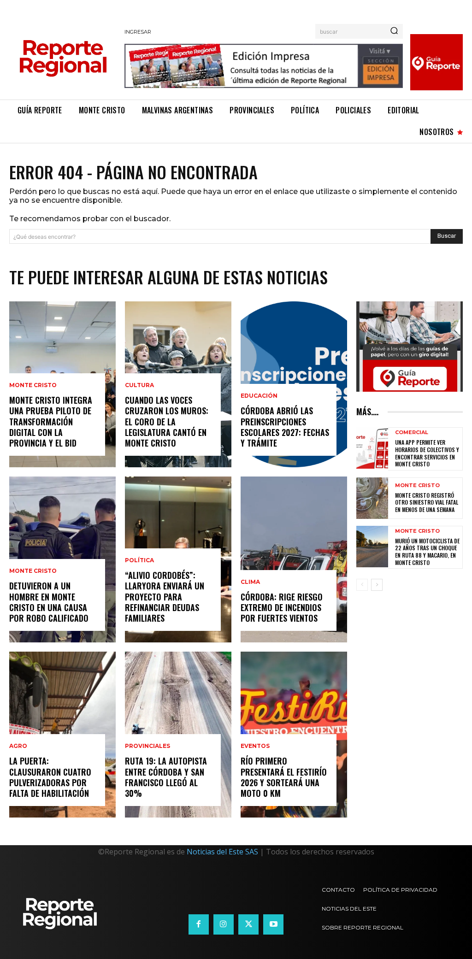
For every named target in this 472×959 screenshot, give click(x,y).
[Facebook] (199, 924)
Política (139, 560)
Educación (259, 396)
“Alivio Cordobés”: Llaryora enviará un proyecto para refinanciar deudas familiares (164, 596)
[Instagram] (223, 924)
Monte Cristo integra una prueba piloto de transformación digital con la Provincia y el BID (50, 421)
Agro (18, 746)
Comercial (411, 432)
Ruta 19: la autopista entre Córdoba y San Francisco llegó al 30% (166, 777)
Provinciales (147, 746)
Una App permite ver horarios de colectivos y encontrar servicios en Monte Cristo (427, 453)
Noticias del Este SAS (222, 852)
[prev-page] (362, 585)
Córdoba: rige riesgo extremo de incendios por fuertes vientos (282, 607)
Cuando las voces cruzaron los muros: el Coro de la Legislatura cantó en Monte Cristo (166, 421)
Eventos (255, 746)
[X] (248, 924)
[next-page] (377, 585)
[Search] (394, 31)
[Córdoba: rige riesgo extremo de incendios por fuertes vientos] (294, 559)
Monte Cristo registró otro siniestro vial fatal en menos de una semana (426, 502)
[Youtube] (273, 924)
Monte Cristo (33, 385)
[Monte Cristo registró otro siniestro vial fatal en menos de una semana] (372, 498)
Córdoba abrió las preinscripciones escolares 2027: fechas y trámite (285, 427)
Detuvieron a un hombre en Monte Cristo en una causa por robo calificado (48, 602)
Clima (250, 582)
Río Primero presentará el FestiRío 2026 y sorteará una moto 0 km (284, 777)
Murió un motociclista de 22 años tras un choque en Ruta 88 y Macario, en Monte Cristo (427, 551)
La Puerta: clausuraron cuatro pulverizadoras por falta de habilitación (50, 777)
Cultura (139, 385)
